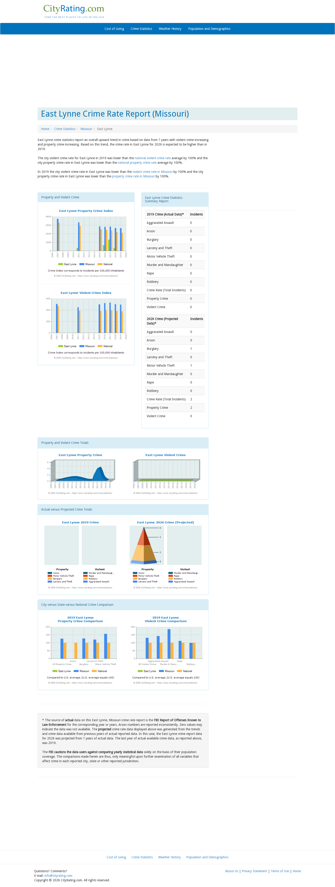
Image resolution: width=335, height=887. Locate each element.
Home (45, 129)
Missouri (86, 129)
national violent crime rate (153, 158)
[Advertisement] (167, 71)
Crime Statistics (141, 29)
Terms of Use (280, 871)
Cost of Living (114, 29)
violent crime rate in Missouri (153, 172)
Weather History (170, 29)
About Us (231, 871)
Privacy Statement (254, 871)
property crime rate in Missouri (133, 176)
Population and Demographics (209, 29)
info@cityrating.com (58, 875)
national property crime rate (137, 162)
